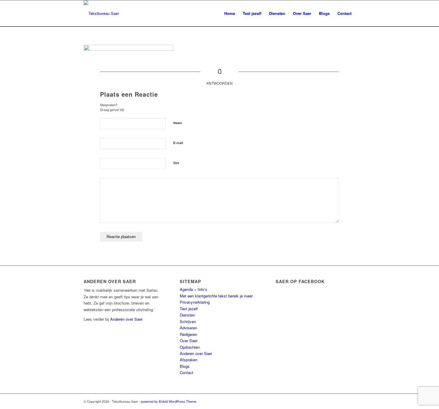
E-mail (178, 143)
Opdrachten (190, 347)
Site (176, 162)
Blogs (185, 366)
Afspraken (188, 359)
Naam (177, 123)
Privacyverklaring (195, 302)
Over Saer (188, 340)
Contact (186, 372)
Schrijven (188, 321)
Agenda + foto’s (193, 289)
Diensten (187, 315)
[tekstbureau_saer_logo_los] (101, 13)
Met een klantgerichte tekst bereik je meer (216, 296)
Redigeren (188, 334)
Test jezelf (189, 308)
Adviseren (188, 328)
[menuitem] (229, 13)
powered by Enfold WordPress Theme (168, 401)
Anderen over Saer (126, 319)
